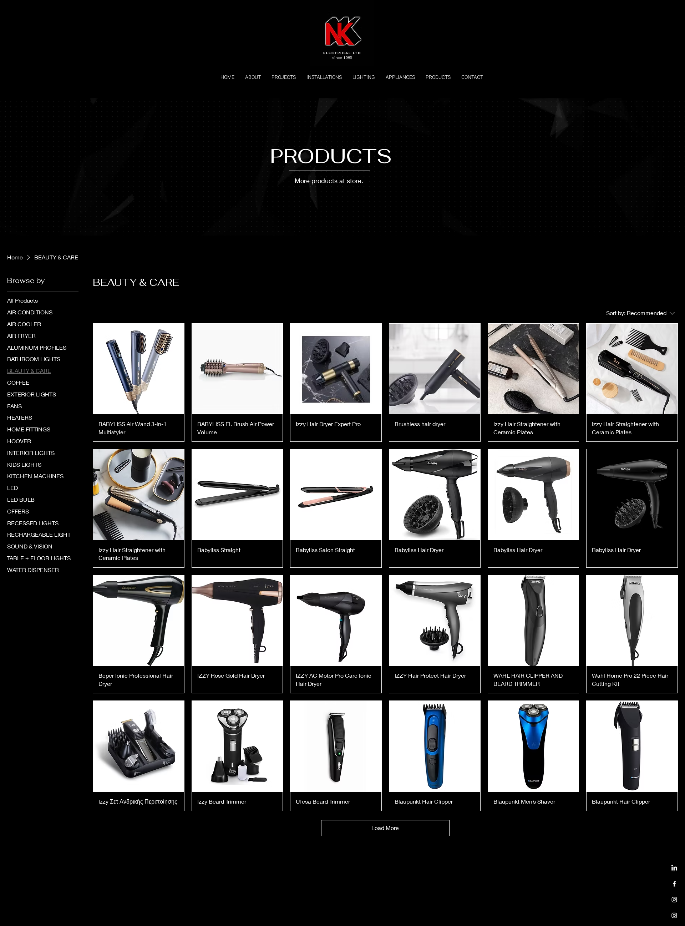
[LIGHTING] (674, 899)
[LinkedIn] (674, 868)
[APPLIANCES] (674, 915)
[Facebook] (674, 883)
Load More (385, 827)
